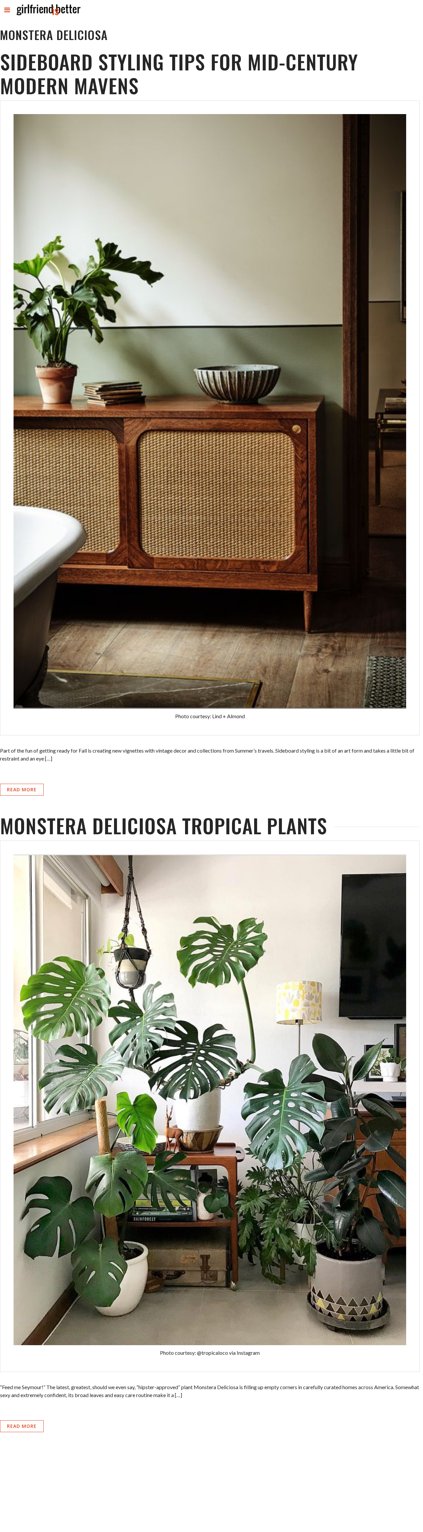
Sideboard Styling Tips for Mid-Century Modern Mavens (179, 73)
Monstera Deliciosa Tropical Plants (163, 825)
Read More (22, 789)
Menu (7, 15)
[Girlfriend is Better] (48, 15)
